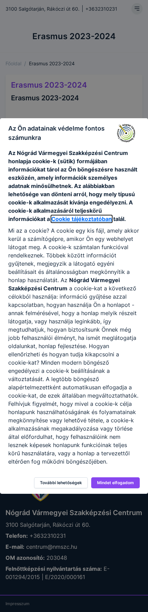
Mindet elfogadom (115, 482)
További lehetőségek (61, 482)
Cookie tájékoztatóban (81, 218)
